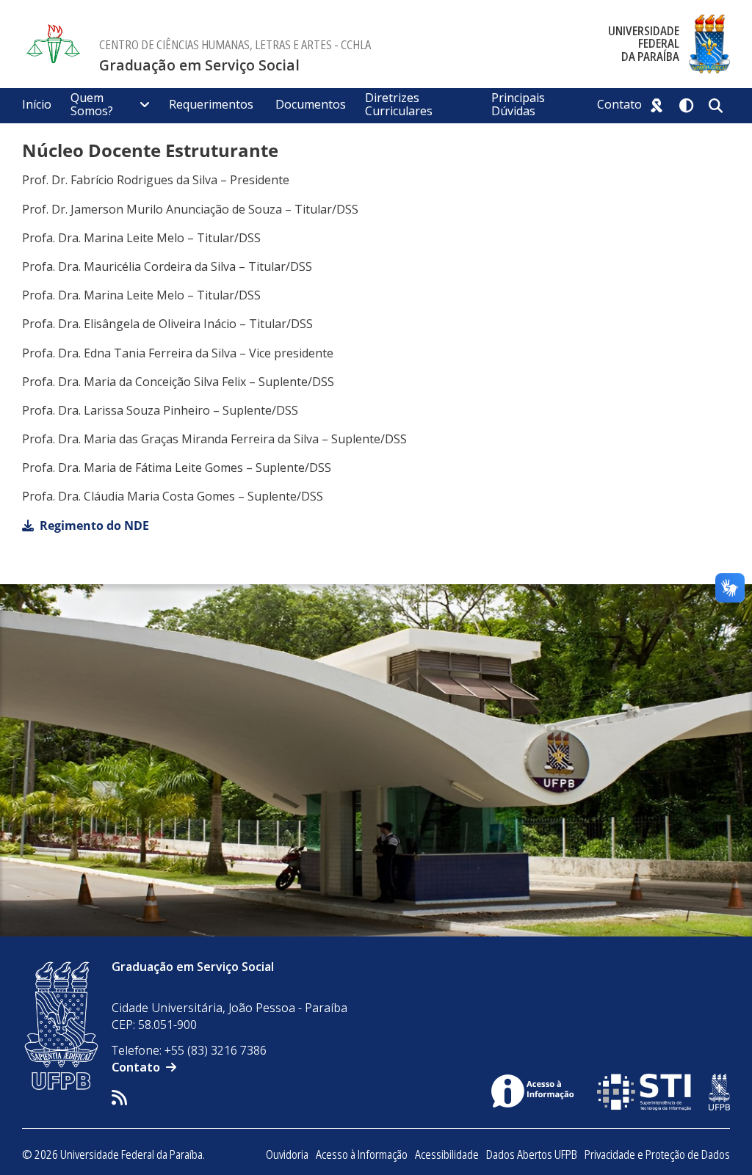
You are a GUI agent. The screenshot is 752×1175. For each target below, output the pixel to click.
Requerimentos (212, 104)
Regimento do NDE (94, 525)
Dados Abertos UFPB (531, 1154)
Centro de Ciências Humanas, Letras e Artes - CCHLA (235, 44)
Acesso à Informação (362, 1154)
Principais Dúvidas (518, 104)
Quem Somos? (91, 104)
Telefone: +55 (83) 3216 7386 (189, 1050)
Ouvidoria (287, 1154)
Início (36, 104)
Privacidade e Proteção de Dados (657, 1154)
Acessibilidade (447, 1154)
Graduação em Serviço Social (199, 65)
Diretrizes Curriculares (399, 104)
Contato (619, 104)
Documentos (310, 104)
